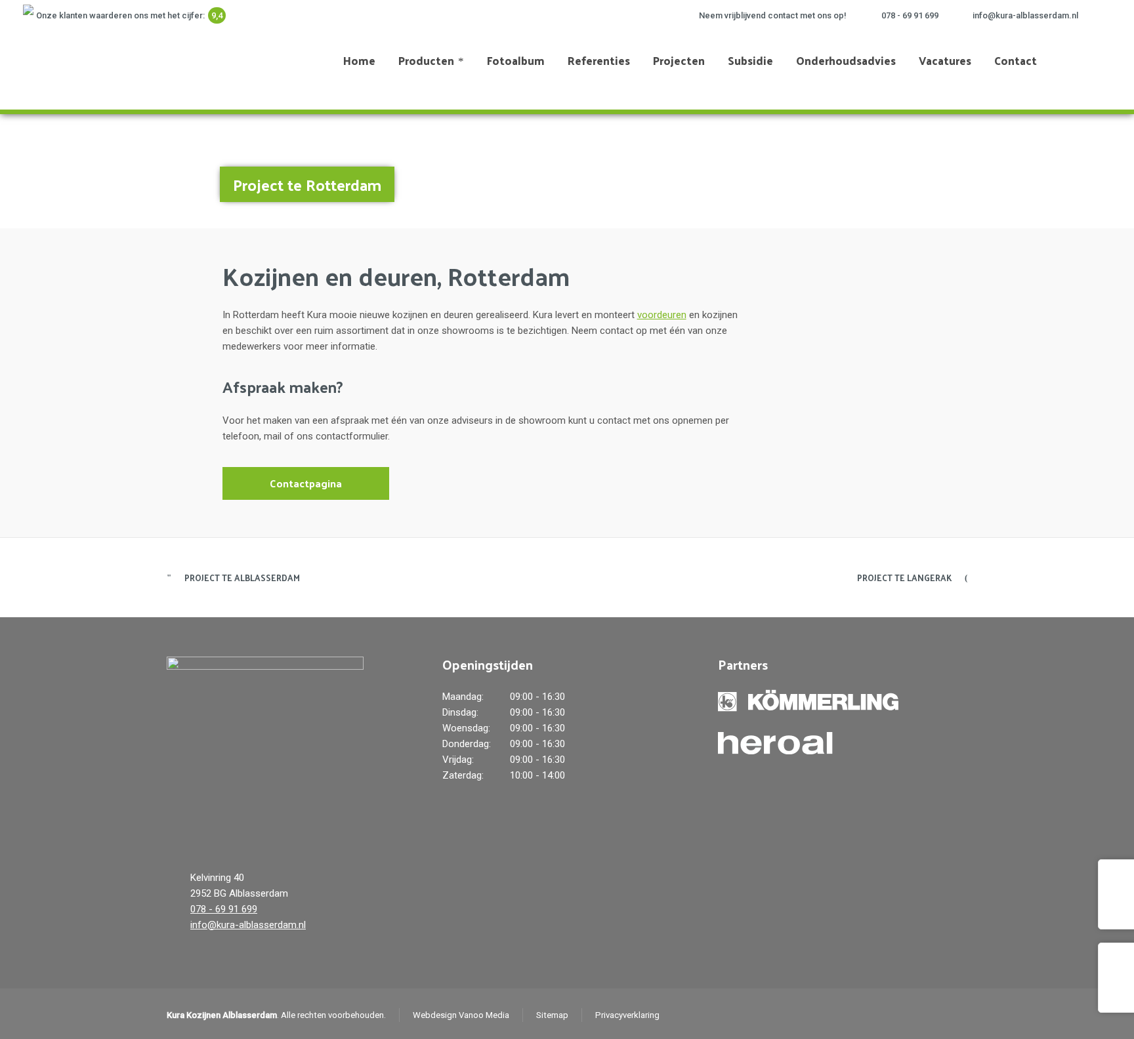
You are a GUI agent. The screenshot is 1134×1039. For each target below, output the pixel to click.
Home (1003, 177)
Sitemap (552, 1015)
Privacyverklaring (627, 1015)
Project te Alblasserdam (242, 577)
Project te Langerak (904, 577)
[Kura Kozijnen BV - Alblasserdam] (80, 60)
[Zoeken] (1089, 60)
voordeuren (661, 315)
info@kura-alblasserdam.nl (1025, 15)
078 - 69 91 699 (909, 15)
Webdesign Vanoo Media (461, 1015)
